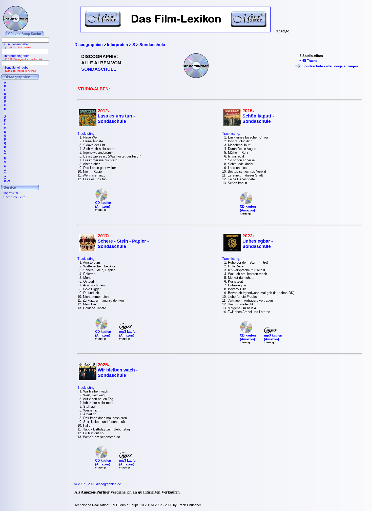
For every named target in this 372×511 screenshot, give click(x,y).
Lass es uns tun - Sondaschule (116, 118)
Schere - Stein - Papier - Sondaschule (123, 244)
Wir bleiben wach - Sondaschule (118, 372)
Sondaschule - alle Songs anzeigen (330, 66)
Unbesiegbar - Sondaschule (257, 244)
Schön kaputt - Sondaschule (258, 118)
